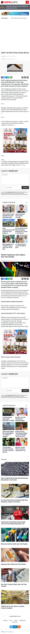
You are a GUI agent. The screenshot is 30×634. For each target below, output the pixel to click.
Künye (10, 620)
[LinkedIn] (6, 77)
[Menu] (27, 2)
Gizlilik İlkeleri (22, 620)
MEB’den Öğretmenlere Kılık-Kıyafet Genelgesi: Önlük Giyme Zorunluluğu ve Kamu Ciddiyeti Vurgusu (17, 7)
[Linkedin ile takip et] (15, 626)
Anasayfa (5, 18)
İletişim (15, 620)
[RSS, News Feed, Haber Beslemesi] (18, 626)
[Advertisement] (15, 36)
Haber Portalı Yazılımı (8, 631)
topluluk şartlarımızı (12, 192)
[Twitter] (4, 77)
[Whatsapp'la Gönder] (9, 77)
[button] (22, 77)
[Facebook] (2, 77)
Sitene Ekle (14, 622)
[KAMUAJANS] (9, 2)
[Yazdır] (11, 77)
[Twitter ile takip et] (11, 626)
